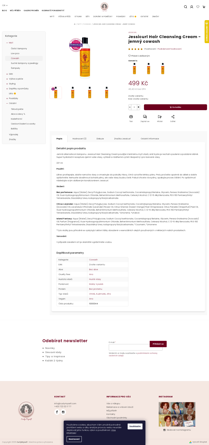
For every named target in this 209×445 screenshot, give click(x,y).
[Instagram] (63, 412)
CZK (3, 5)
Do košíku (176, 107)
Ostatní (12, 103)
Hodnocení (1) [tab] (79, 138)
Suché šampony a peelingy (24, 63)
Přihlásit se (158, 344)
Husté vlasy (95, 279)
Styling (12, 83)
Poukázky (13, 98)
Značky (12, 139)
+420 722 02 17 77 (62, 406)
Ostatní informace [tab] (150, 138)
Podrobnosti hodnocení (169, 49)
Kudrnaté (101, 293)
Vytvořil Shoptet (200, 442)
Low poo (15, 53)
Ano (91, 274)
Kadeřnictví (16, 118)
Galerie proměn (31, 10)
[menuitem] (52, 16)
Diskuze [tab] (100, 138)
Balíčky (14, 128)
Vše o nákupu (113, 403)
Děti (11, 74)
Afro (109, 293)
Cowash (15, 58)
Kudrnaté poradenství (53, 10)
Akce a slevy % (18, 114)
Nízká (92, 284)
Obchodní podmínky (117, 417)
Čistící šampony (19, 48)
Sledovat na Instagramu (179, 430)
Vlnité (92, 293)
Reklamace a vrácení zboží (120, 407)
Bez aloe (93, 269)
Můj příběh (15, 10)
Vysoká (99, 284)
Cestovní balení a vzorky (23, 123)
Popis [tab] (59, 138)
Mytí (11, 42)
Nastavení (74, 439)
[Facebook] (57, 412)
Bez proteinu (95, 289)
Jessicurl (132, 32)
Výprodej (13, 134)
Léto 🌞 (12, 93)
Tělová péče (17, 109)
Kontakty (111, 414)
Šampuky (15, 68)
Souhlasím (135, 426)
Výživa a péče (16, 78)
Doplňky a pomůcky (19, 88)
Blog (4, 10)
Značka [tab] (122, 138)
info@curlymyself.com (65, 403)
